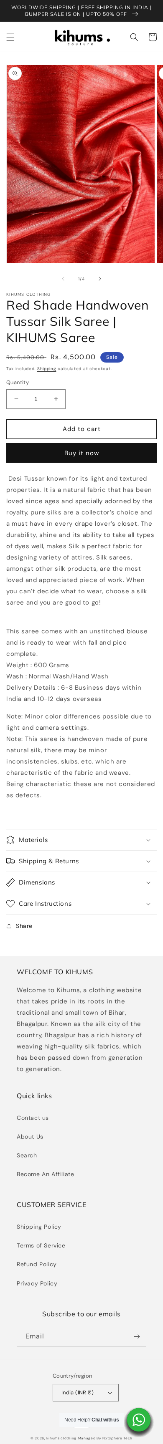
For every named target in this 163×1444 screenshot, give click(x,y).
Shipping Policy (39, 1226)
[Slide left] (63, 279)
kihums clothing (61, 1438)
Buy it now (81, 453)
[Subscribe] (136, 1336)
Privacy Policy (37, 1283)
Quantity (17, 382)
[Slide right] (100, 279)
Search (27, 1155)
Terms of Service (41, 1245)
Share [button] (24, 926)
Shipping (46, 368)
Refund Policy (37, 1264)
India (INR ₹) (77, 1392)
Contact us (33, 1117)
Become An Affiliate (45, 1174)
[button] (10, 37)
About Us (30, 1136)
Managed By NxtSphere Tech (105, 1438)
